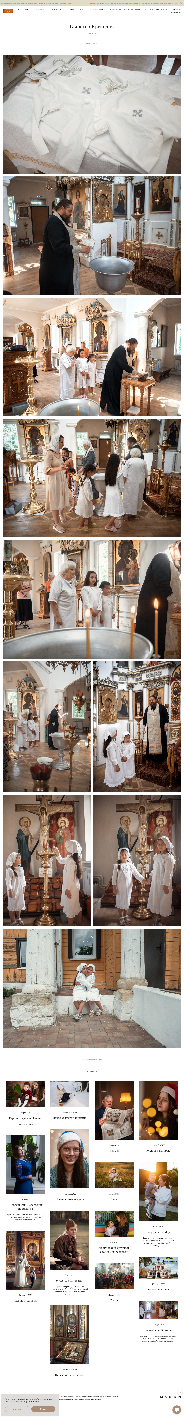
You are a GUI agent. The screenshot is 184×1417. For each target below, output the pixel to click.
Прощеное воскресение (70, 1375)
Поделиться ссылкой (93, 1059)
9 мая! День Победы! (70, 1280)
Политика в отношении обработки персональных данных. (139, 9)
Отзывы (177, 9)
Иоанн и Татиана (26, 1300)
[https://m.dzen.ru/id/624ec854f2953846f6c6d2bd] (179, 1397)
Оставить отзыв (90, 43)
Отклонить (17, 1409)
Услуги (70, 9)
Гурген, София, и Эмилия (25, 1118)
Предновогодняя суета (70, 1199)
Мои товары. (55, 9)
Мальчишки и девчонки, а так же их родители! (114, 1250)
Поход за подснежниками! (70, 1118)
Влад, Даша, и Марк (158, 1232)
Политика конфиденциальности (27, 1401)
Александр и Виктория (158, 1330)
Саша (114, 1199)
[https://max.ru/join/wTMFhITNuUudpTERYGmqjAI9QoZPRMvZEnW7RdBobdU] (175, 1397)
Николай (114, 1151)
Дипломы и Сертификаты (92, 9)
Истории (39, 9)
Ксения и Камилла (158, 1150)
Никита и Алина (158, 1289)
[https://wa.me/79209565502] (166, 1397)
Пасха (114, 1300)
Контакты (176, 12)
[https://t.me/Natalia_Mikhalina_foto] (170, 1397)
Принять (43, 1409)
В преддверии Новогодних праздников (26, 1206)
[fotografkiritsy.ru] (8, 11)
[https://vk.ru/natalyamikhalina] (161, 1397)
